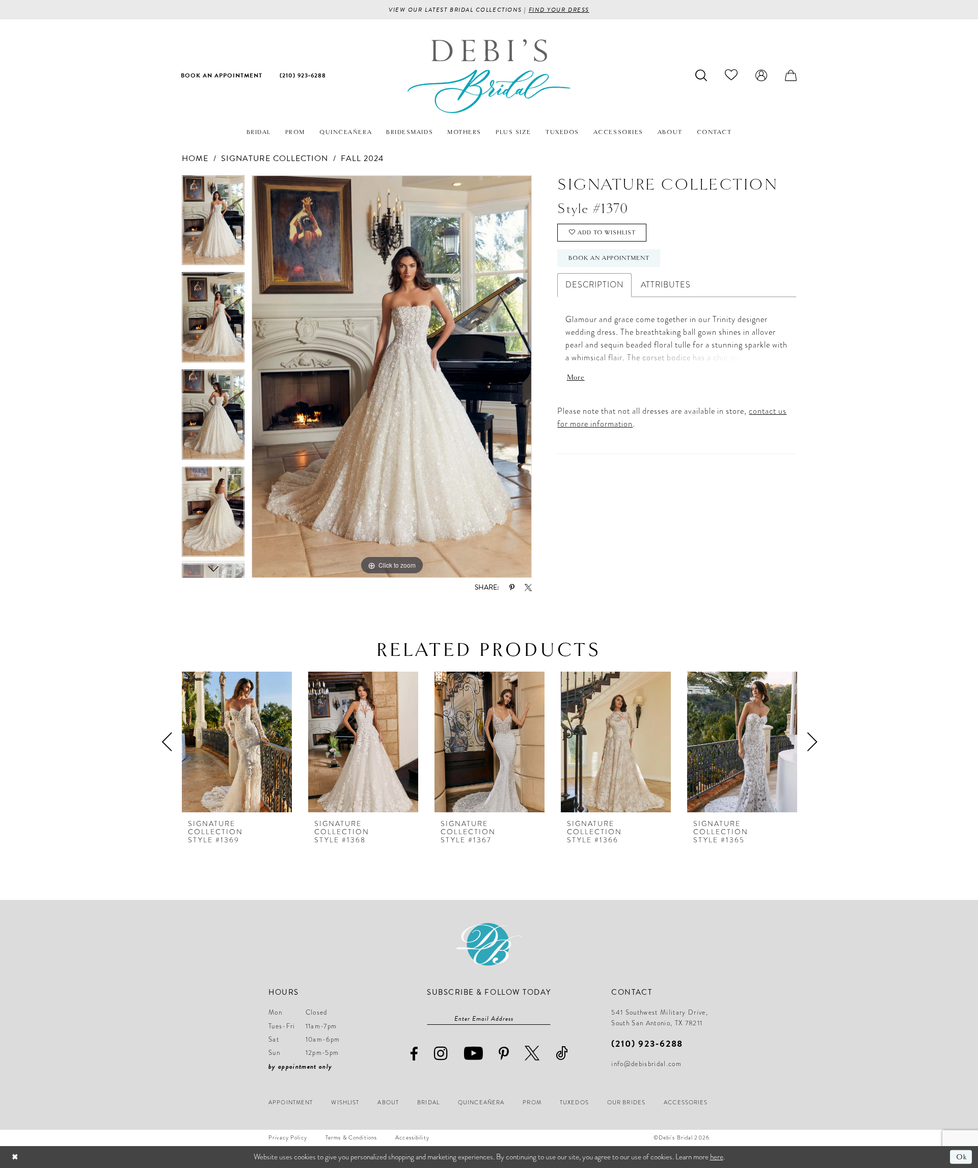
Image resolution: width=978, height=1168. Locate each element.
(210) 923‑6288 (647, 1043)
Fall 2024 (362, 158)
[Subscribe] (545, 1019)
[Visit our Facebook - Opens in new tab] (414, 1054)
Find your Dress (559, 9)
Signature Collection (274, 158)
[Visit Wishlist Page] (731, 75)
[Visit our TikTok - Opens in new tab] (562, 1053)
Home (195, 158)
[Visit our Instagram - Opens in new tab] (441, 1053)
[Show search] (701, 75)
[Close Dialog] (15, 1157)
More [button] (576, 377)
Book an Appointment (608, 257)
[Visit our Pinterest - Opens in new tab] (504, 1054)
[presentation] (237, 742)
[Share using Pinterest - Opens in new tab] (511, 587)
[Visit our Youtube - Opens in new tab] (473, 1053)
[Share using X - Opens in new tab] (528, 587)
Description (594, 284)
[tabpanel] (213, 224)
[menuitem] (221, 75)
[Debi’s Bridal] (489, 76)
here (716, 1157)
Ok (961, 1156)
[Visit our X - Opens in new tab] (532, 1053)
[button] (761, 75)
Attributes (666, 284)
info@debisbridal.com (646, 1064)
